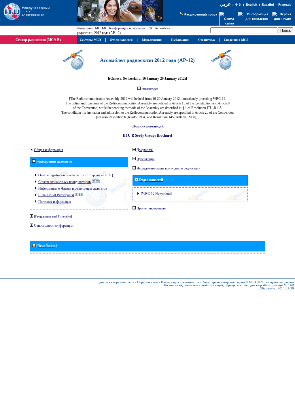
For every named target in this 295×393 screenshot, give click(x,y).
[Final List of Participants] (56, 195)
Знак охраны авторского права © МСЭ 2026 (233, 282)
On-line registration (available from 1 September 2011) (75, 175)
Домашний (84, 28)
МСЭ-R (100, 28)
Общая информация (48, 150)
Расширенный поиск (200, 14)
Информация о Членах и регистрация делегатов (72, 188)
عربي (225, 4)
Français (284, 4)
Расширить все (149, 88)
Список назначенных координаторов (64, 182)
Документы (145, 150)
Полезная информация (54, 202)
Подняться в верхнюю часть (114, 282)
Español (268, 4)
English (251, 4)
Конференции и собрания (127, 28)
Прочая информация (152, 208)
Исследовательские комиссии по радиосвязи (168, 168)
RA (150, 28)
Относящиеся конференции (53, 226)
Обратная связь (147, 282)
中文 (238, 4)
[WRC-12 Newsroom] (156, 194)
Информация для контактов (180, 282)
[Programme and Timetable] (53, 216)
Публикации (145, 159)
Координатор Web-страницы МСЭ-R (268, 285)
